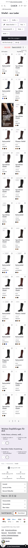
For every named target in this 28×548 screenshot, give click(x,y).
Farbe (4, 20)
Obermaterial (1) (7, 29)
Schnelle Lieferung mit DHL (7, 473)
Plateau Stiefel (20, 141)
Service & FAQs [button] (7, 487)
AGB (2, 530)
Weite (20, 29)
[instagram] (10, 496)
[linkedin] (15, 496)
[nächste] (18, 421)
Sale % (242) (7, 47)
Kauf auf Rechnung (21, 478)
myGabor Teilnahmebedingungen (9, 535)
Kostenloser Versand (20, 473)
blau (2, 98)
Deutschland (20, 513)
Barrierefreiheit (12, 532)
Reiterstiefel (6, 66)
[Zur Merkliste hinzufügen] (12, 54)
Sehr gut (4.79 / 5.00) (15, 467)
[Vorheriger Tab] (2, 47)
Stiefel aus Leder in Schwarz (8, 438)
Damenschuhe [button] (6, 500)
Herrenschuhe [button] (6, 504)
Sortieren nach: (24, 50)
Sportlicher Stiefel (19, 67)
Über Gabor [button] (6, 507)
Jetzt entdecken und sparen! (7, 124)
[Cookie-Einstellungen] (25, 546)
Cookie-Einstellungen (6, 538)
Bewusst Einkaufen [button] (8, 491)
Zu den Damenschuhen (13, 546)
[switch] (3, 546)
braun (2, 73)
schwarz (4, 73)
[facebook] (12, 496)
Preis (21, 24)
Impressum (4, 532)
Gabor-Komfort (10, 24)
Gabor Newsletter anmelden (16, 1)
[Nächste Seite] (7, 443)
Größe (14, 20)
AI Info (19, 532)
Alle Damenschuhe (6, 9)
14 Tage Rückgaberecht (7, 478)
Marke (5, 33)
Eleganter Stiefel (5, 361)
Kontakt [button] (5, 484)
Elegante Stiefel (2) (16, 47)
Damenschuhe (9, 463)
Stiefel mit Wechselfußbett (7, 452)
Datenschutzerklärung (11, 530)
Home (2, 463)
